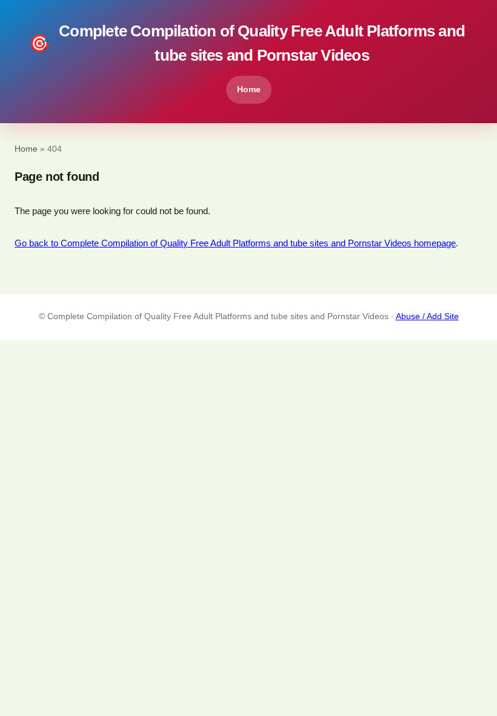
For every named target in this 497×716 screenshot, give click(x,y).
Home (249, 89)
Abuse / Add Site (427, 316)
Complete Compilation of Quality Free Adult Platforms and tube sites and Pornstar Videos (247, 43)
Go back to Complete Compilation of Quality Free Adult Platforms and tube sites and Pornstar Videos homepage (235, 243)
